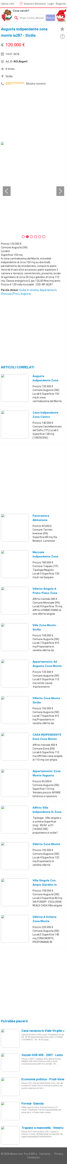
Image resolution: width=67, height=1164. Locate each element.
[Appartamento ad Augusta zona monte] (15, 673)
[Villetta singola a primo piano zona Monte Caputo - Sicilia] (15, 600)
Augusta (25, 293)
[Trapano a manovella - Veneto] (10, 1135)
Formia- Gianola (32, 1103)
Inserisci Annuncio (35, 3)
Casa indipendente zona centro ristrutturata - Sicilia (47, 417)
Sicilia (22, 290)
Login (51, 3)
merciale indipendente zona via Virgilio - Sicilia (45, 556)
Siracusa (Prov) (10, 293)
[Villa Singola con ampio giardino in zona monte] (15, 892)
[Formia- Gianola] (10, 1110)
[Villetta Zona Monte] (15, 855)
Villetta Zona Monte (46, 844)
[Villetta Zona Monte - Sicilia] (15, 709)
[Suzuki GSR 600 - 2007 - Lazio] (10, 1062)
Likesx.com (7, 3)
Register (61, 3)
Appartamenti (48, 290)
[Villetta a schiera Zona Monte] (15, 928)
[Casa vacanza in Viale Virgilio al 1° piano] (10, 1038)
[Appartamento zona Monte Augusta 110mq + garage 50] (15, 782)
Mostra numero (36, 83)
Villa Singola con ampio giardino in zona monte (45, 885)
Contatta (44, 1153)
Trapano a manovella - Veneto (42, 1128)
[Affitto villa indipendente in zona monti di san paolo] (15, 819)
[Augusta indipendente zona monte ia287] (15, 387)
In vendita (33, 290)
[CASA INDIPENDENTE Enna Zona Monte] (15, 746)
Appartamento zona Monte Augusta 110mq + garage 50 (46, 775)
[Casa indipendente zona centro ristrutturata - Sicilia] (15, 424)
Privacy (59, 1153)
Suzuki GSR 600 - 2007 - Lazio (42, 1055)
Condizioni (33, 1157)
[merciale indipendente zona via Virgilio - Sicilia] (15, 563)
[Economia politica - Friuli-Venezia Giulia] (10, 1086)
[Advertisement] (29, 114)
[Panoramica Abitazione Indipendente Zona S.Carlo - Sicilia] (15, 527)
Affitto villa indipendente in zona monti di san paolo (47, 812)
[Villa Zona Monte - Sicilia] (15, 636)
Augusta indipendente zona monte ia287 (45, 380)
